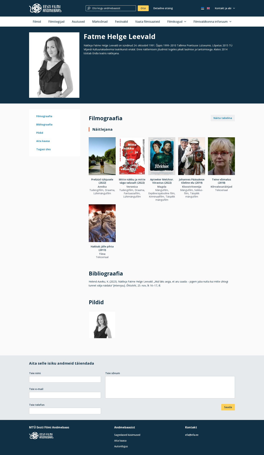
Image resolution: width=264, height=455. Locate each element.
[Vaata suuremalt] (54, 65)
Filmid (37, 22)
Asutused (78, 22)
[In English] (208, 8)
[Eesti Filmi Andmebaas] (45, 8)
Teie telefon (37, 404)
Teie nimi (35, 373)
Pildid (39, 132)
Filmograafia (44, 116)
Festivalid (121, 22)
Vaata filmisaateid (147, 22)
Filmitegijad (56, 22)
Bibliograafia (44, 124)
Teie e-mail (36, 389)
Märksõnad (100, 22)
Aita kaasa (43, 141)
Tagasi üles (43, 149)
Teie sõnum (112, 373)
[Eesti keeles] (202, 8)
